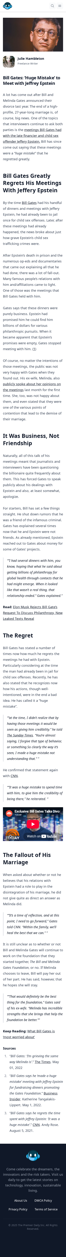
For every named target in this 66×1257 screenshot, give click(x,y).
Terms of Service (46, 1209)
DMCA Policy (43, 1201)
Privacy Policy (18, 1209)
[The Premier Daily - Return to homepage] (33, 1155)
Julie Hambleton (31, 58)
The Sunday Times (20, 735)
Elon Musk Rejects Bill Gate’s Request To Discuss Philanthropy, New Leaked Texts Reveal (33, 613)
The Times (43, 1062)
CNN (14, 776)
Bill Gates (29, 202)
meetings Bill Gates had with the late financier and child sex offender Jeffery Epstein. (32, 136)
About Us (20, 1201)
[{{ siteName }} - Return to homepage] (7, 6)
